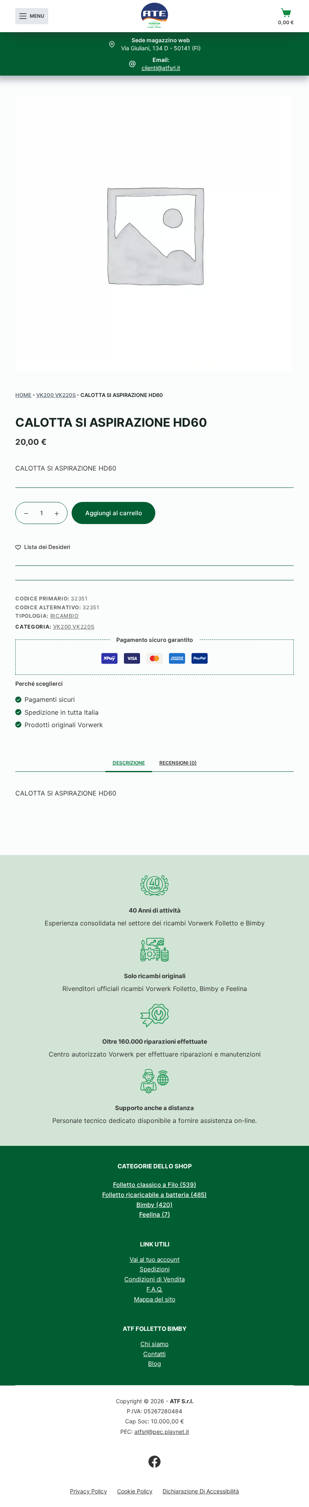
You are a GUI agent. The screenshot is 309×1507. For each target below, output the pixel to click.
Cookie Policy (134, 1491)
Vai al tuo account (154, 1259)
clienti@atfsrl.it (161, 67)
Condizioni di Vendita (154, 1279)
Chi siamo (154, 1344)
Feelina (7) (154, 1214)
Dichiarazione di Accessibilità (201, 1491)
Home (23, 395)
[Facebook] (154, 1462)
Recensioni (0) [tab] (178, 763)
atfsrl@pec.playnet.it (161, 1431)
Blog (154, 1363)
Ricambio (64, 616)
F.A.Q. (154, 1289)
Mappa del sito (154, 1299)
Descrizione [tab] (129, 763)
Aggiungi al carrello (113, 513)
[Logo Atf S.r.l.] (154, 16)
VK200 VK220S (56, 395)
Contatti (154, 1354)
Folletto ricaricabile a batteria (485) (154, 1195)
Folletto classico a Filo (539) (154, 1184)
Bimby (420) (154, 1205)
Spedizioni (155, 1269)
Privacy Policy (88, 1491)
